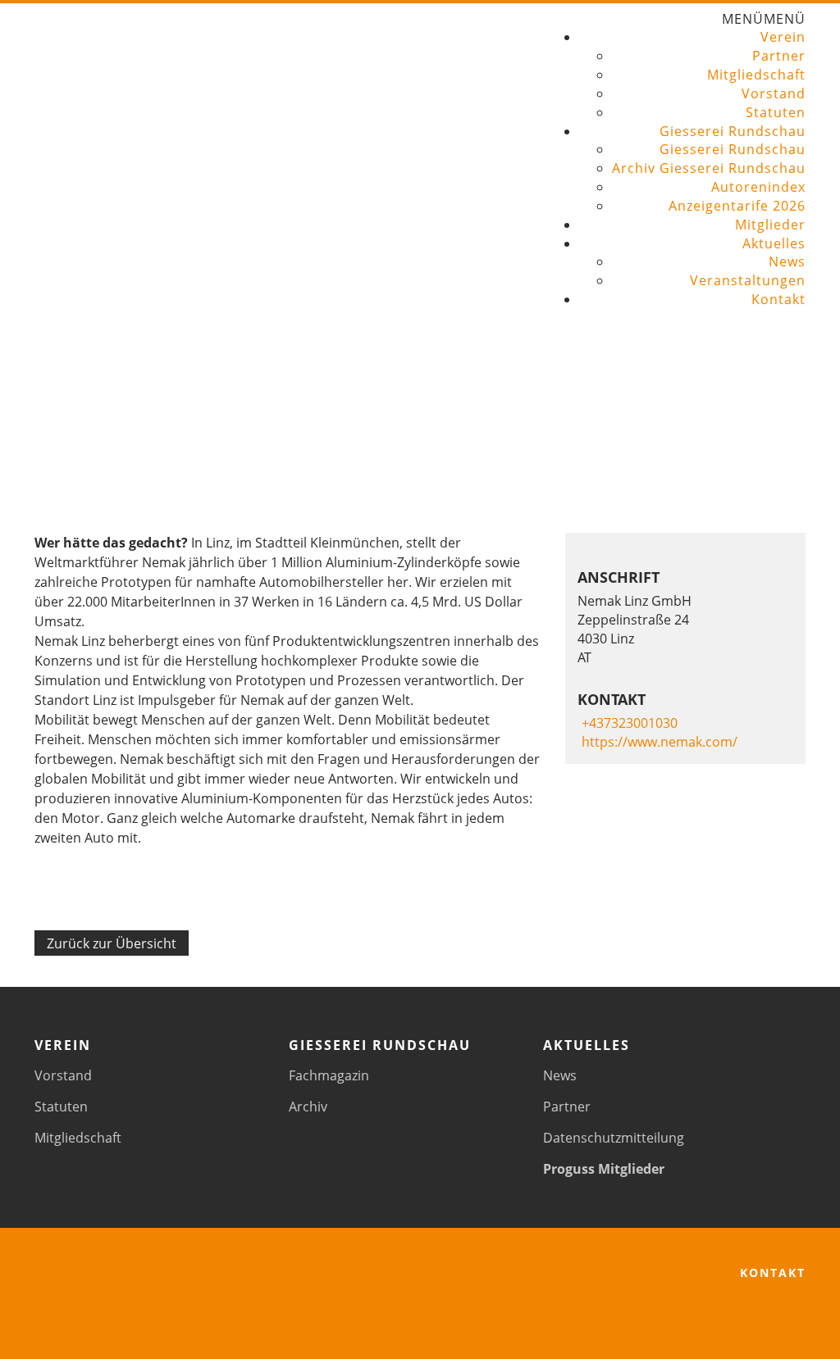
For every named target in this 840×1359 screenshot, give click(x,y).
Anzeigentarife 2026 (737, 206)
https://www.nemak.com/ (659, 742)
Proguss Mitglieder (603, 1169)
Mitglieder (770, 225)
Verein (783, 37)
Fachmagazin (329, 1075)
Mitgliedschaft (756, 75)
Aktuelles (774, 243)
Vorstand (774, 93)
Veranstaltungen (748, 280)
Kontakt (778, 299)
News (787, 261)
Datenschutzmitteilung (613, 1138)
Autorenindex (758, 187)
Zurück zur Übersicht (111, 943)
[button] (764, 19)
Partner (779, 56)
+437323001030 (630, 723)
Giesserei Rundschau (733, 131)
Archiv (308, 1107)
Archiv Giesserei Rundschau (709, 168)
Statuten (776, 112)
